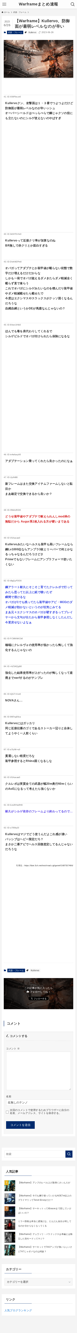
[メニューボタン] (4, 4)
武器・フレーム (15, 32)
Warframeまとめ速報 (38, 4)
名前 (8, 1096)
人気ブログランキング (18, 1310)
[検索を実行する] (69, 1154)
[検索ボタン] (72, 4)
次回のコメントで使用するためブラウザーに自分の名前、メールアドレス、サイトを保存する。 (39, 1112)
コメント (13, 1048)
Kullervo (32, 32)
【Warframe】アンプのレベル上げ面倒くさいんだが (44, 1182)
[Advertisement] (38, 182)
